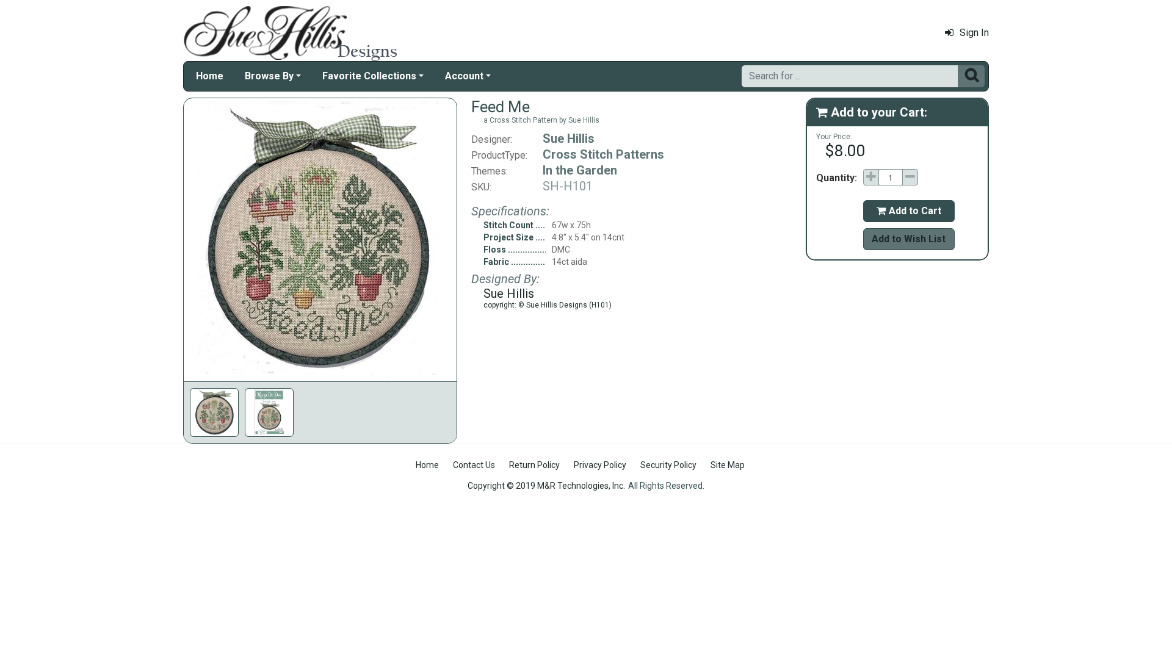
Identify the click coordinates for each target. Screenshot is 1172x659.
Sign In (974, 32)
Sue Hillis (569, 138)
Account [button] (464, 76)
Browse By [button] (269, 76)
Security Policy (668, 465)
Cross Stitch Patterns (603, 154)
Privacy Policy (600, 465)
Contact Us (474, 465)
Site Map (728, 465)
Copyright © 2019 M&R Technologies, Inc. (546, 486)
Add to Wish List (909, 239)
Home (209, 76)
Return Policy (534, 465)
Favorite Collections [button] (369, 76)
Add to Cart (909, 211)
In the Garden (580, 170)
